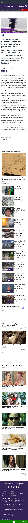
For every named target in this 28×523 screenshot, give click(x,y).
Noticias (2, 10)
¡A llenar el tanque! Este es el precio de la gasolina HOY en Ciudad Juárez (19, 190)
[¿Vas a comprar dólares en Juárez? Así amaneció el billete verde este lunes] (8, 201)
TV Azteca (10, 2)
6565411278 (16, 501)
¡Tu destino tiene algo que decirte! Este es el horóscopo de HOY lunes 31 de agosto (13, 179)
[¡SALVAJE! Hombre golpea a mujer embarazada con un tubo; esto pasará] (8, 212)
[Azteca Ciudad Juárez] (14, 6)
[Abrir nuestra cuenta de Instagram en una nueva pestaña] (11, 487)
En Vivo (25, 10)
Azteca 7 (23, 2)
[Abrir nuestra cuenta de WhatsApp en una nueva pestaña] (19, 487)
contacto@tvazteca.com (19, 500)
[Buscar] (26, 6)
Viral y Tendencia (17, 10)
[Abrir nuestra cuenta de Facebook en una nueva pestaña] (16, 487)
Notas (4, 139)
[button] (14, 522)
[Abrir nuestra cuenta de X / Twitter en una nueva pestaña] (9, 487)
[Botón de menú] (1, 6)
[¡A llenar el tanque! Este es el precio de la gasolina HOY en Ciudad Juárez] (8, 190)
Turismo (8, 10)
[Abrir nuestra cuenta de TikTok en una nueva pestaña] (14, 487)
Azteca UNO (16, 2)
